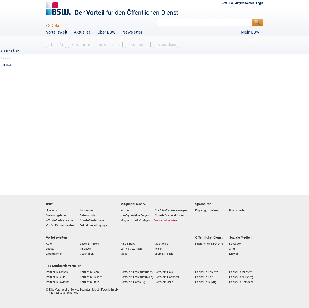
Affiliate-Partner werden (60, 220)
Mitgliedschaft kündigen (135, 220)
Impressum (87, 210)
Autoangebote (165, 44)
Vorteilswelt (56, 32)
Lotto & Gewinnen (131, 248)
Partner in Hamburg (133, 282)
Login (259, 3)
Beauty (50, 248)
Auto (49, 243)
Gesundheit (87, 253)
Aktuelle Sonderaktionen (169, 215)
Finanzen (85, 248)
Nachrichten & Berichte (209, 243)
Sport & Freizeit (163, 253)
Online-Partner (81, 44)
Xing (232, 248)
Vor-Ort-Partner (109, 44)
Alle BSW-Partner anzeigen (170, 210)
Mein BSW (250, 32)
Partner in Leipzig (205, 282)
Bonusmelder (237, 210)
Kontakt (125, 210)
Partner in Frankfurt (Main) (137, 277)
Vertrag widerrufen (165, 220)
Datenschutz (87, 215)
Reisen (158, 248)
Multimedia (161, 243)
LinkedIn (234, 253)
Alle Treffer (55, 44)
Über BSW (106, 32)
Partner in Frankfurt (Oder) (137, 272)
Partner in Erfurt (89, 282)
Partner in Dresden (91, 277)
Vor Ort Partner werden (60, 225)
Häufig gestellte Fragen (135, 215)
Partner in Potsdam (241, 282)
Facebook (235, 243)
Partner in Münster (240, 272)
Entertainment (54, 253)
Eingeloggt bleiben (206, 210)
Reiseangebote (137, 44)
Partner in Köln (204, 277)
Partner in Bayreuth (57, 282)
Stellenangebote (56, 215)
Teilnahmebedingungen (94, 225)
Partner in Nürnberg (241, 277)
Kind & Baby (128, 243)
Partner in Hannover (166, 277)
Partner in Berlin (55, 277)
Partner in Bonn (89, 272)
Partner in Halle (164, 272)
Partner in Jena (163, 282)
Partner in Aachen (57, 272)
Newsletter (132, 32)
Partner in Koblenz (206, 272)
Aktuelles (82, 32)
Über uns (51, 210)
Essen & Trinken (89, 243)
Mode (124, 253)
